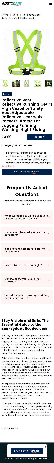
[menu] (50, 4)
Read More (8, 166)
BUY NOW (40, 137)
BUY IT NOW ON (22, 171)
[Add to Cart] (12, 4)
